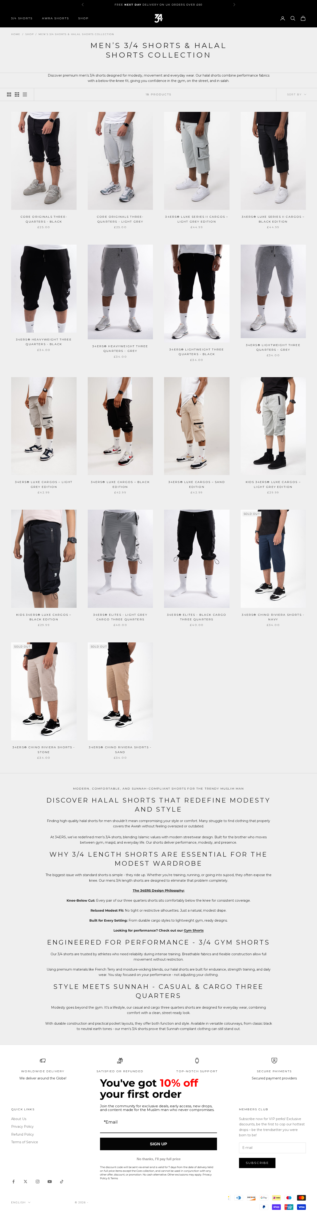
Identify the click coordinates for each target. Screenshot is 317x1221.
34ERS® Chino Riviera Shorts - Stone (44, 749)
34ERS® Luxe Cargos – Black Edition (120, 484)
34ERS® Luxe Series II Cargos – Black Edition (273, 219)
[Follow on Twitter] (25, 1181)
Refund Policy (22, 1134)
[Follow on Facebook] (13, 1181)
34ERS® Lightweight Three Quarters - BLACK (196, 352)
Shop (83, 18)
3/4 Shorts (22, 18)
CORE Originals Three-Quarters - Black (43, 219)
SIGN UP (158, 1144)
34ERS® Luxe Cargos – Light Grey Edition (43, 484)
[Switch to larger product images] (9, 94)
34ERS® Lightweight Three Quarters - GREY (273, 347)
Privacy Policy (22, 1126)
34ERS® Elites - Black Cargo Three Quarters (196, 617)
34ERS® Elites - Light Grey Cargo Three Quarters (120, 617)
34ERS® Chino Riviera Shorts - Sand (120, 749)
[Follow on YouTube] (49, 1181)
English (18, 1202)
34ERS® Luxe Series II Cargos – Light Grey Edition (196, 219)
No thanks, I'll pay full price (159, 1159)
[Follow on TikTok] (61, 1181)
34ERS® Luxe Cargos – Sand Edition (196, 484)
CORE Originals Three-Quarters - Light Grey (120, 219)
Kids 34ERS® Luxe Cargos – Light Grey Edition (273, 484)
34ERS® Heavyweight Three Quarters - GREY (120, 348)
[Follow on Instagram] (37, 1181)
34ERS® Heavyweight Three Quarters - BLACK (44, 342)
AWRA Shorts (55, 18)
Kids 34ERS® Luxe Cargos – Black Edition (43, 617)
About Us (18, 1119)
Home (15, 34)
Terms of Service (24, 1142)
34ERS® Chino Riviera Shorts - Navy (273, 617)
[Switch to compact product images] (25, 94)
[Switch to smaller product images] (17, 94)
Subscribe (257, 1163)
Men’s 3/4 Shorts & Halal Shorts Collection (76, 34)
